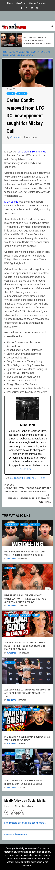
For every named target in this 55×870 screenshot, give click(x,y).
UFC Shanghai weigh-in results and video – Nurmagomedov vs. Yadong (37, 41)
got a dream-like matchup (32, 151)
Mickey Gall (32, 478)
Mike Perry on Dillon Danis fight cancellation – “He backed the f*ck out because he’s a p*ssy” (25, 599)
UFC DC (42, 478)
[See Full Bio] (34, 469)
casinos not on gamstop (16, 834)
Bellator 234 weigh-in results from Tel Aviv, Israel (29, 498)
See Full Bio (25, 469)
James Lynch (12, 653)
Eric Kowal (11, 559)
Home (10, 3)
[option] (27, 40)
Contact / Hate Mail (37, 3)
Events (11, 94)
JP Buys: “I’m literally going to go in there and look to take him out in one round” (27, 488)
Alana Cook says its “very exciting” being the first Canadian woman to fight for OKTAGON (25, 646)
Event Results (11, 524)
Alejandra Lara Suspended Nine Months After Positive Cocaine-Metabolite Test (27, 693)
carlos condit (17, 478)
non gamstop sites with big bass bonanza (25, 822)
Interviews (13, 615)
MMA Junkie (11, 201)
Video (36, 615)
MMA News (21, 3)
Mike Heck (16, 137)
